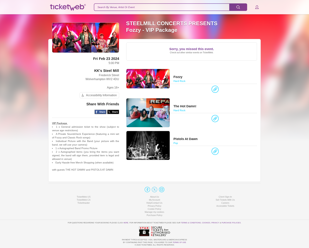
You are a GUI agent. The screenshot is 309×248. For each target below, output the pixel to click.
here (125, 223)
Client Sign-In (225, 197)
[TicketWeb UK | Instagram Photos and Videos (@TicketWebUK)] (161, 189)
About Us (154, 197)
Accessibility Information (101, 95)
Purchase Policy (154, 215)
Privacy (215, 223)
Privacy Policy (154, 206)
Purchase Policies (231, 223)
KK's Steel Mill (106, 71)
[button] (255, 7)
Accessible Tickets (225, 206)
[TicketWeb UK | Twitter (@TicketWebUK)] (154, 189)
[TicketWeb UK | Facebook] (147, 189)
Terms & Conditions (191, 223)
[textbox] (170, 7)
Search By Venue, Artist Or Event (116, 7)
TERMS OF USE (179, 242)
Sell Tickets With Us (225, 200)
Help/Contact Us (154, 203)
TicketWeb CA (83, 200)
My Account (154, 200)
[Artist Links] (215, 90)
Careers (225, 203)
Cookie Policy (154, 209)
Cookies (206, 223)
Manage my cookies (154, 212)
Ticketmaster (83, 203)
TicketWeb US (83, 197)
